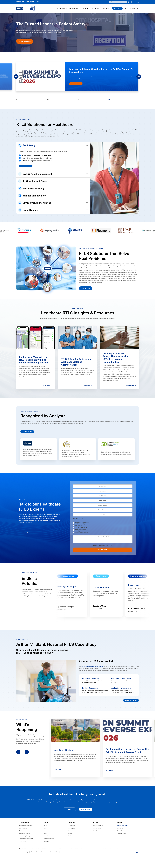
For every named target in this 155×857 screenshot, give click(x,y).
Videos (70, 835)
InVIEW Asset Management (26, 827)
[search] (128, 2)
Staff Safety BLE (79, 527)
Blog (69, 832)
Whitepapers (71, 830)
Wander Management (80, 531)
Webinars (70, 838)
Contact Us (69, 811)
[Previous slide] (18, 754)
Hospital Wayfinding (80, 526)
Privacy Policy (24, 854)
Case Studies (71, 827)
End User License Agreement (39, 854)
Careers (46, 832)
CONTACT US (102, 551)
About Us (46, 827)
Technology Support (49, 840)
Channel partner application (99, 832)
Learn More (26, 168)
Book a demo (117, 8)
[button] (53, 147)
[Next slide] (138, 77)
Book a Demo (24, 41)
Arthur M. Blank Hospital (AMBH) (92, 668)
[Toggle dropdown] (66, 8)
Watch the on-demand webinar (79, 89)
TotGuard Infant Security (81, 529)
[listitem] (30, 100)
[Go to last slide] (16, 77)
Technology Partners (98, 827)
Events (45, 830)
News (45, 835)
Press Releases (48, 838)
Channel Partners (96, 830)
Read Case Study (131, 702)
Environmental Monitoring (81, 534)
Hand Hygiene (78, 533)
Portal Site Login (121, 835)
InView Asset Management (82, 524)
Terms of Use (54, 854)
